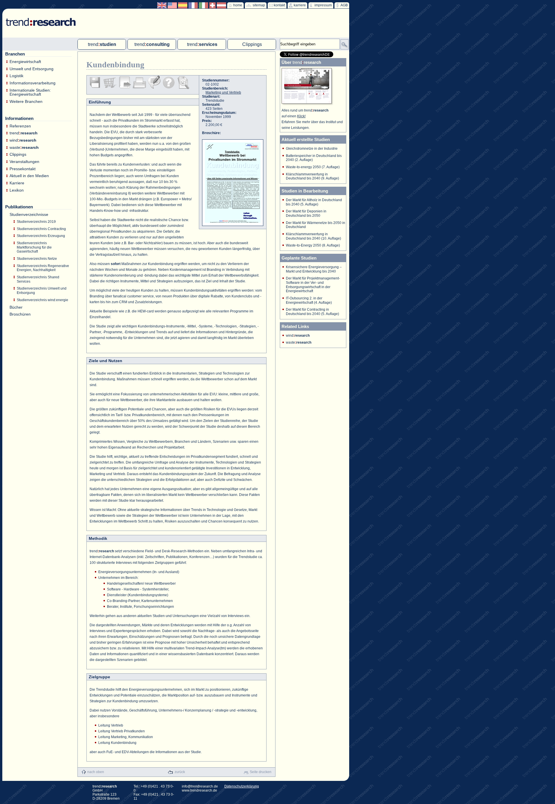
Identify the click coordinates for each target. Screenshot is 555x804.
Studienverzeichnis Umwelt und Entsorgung (41, 290)
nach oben (95, 772)
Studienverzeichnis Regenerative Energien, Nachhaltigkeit (43, 268)
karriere (300, 5)
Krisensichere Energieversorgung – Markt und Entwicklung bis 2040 (314, 269)
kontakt (279, 5)
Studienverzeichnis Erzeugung (41, 236)
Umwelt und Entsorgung (31, 69)
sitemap (259, 5)
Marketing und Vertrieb (223, 92)
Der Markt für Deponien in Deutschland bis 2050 (306, 213)
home (237, 5)
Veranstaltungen (24, 162)
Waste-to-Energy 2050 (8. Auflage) (313, 245)
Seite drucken (260, 772)
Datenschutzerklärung (241, 786)
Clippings (18, 154)
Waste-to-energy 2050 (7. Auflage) (313, 167)
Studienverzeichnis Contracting (41, 229)
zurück (180, 772)
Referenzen (20, 126)
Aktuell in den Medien (29, 176)
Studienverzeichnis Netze (37, 259)
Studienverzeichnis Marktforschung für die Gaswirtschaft (34, 247)
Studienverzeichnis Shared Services (38, 279)
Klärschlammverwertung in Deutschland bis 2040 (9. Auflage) (312, 176)
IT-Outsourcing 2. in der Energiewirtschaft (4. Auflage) (309, 300)
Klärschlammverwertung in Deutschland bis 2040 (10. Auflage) (313, 236)
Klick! (301, 116)
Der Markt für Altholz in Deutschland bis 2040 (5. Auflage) (314, 202)
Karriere (17, 183)
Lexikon (17, 190)
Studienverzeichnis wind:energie (42, 300)
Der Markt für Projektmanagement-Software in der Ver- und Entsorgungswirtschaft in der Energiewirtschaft (313, 284)
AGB (344, 5)
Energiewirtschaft (25, 62)
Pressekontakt (23, 169)
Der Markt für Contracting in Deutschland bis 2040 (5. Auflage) (312, 311)
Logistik (16, 76)
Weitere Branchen (26, 101)
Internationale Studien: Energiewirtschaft (30, 92)
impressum (323, 5)
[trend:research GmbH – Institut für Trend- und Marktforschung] (38, 17)
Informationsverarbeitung (33, 83)
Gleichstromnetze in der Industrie (312, 149)
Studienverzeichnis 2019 (36, 222)
